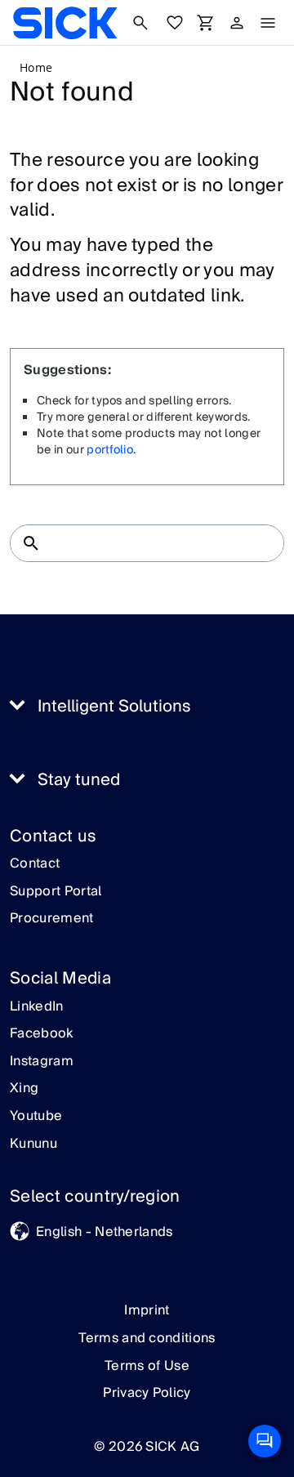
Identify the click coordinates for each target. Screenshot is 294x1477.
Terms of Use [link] (147, 1365)
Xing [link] (24, 1089)
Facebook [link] (42, 1034)
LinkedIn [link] (37, 1007)
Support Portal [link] (55, 892)
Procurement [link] (52, 919)
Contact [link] (35, 864)
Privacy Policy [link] (146, 1392)
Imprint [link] (146, 1310)
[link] (65, 23)
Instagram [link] (42, 1062)
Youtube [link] (36, 1116)
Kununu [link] (33, 1144)
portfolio (110, 450)
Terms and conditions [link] (146, 1338)
